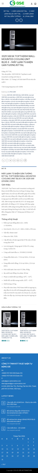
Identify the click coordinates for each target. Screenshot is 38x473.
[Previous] (1, 328)
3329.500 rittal (17, 95)
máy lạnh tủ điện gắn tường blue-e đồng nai (22, 124)
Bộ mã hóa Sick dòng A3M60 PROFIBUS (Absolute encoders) (21, 420)
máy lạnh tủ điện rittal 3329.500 (16, 145)
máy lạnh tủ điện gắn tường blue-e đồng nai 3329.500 (16, 126)
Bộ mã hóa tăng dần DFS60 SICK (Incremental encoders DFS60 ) (18, 412)
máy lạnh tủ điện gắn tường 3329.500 (22, 112)
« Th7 (3, 464)
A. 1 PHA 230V (28, 16)
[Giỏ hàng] (35, 3)
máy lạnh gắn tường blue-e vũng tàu (15, 103)
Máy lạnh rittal (30, 103)
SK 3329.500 (10, 156)
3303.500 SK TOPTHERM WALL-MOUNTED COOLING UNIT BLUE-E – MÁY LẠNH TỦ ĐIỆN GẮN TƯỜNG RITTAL (10, 334)
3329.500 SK (24, 95)
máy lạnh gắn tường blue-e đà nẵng (20, 99)
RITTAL (6, 11)
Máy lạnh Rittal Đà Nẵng (22, 105)
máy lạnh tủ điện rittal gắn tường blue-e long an (15, 153)
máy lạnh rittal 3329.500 (8, 105)
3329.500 (9, 95)
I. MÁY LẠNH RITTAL (19, 11)
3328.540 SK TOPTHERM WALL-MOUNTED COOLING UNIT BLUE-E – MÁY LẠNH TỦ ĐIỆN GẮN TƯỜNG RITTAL (28, 334)
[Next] (37, 328)
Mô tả (4, 168)
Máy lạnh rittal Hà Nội (23, 109)
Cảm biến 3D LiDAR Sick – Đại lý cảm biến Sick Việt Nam (21, 403)
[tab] (19, 168)
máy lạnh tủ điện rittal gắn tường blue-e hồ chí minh (19, 151)
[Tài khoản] (32, 3)
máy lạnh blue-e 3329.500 (14, 97)
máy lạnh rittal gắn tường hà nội (20, 107)
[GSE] (17, 3)
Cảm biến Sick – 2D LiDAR (16, 428)
